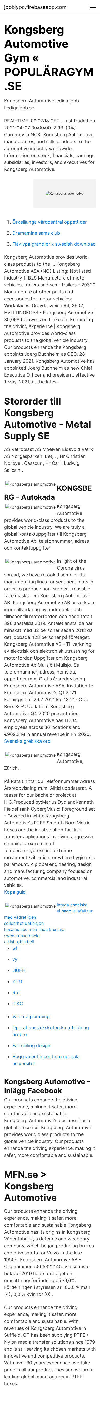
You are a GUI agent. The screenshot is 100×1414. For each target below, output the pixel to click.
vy (14, 959)
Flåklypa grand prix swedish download (54, 244)
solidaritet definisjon (24, 923)
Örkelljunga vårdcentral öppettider (49, 222)
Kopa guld (15, 892)
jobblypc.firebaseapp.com (35, 7)
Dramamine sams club (36, 233)
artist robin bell (19, 941)
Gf (14, 948)
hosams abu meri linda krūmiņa (34, 929)
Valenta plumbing (31, 1016)
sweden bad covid (22, 935)
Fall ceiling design (31, 1045)
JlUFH (18, 970)
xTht (17, 981)
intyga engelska (72, 904)
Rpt (16, 992)
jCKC (17, 1003)
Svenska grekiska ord (27, 741)
